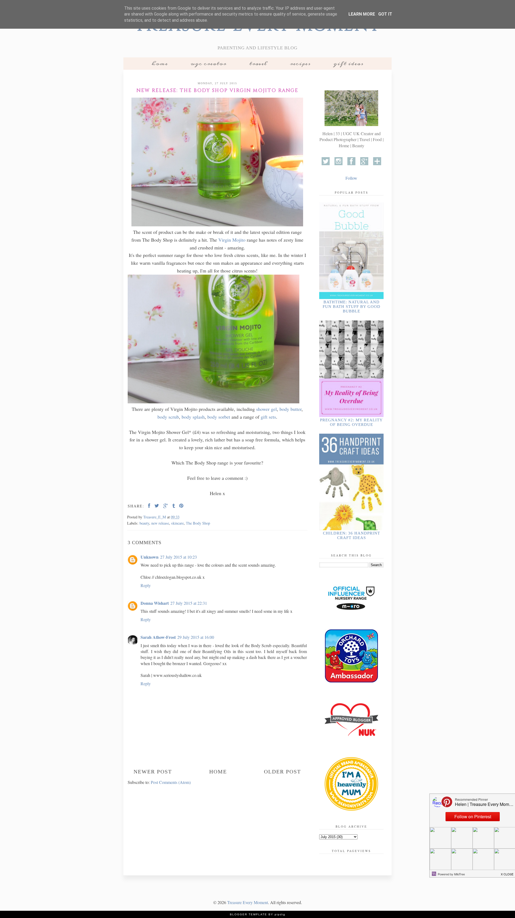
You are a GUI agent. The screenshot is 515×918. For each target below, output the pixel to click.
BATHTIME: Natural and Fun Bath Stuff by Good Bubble (351, 306)
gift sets (268, 417)
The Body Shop (198, 523)
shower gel (266, 409)
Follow (351, 178)
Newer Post (153, 772)
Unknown (150, 557)
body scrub (168, 417)
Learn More (361, 14)
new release (160, 523)
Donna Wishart (155, 603)
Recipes (300, 63)
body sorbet (219, 417)
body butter (290, 409)
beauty (144, 523)
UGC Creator (208, 63)
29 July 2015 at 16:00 (195, 637)
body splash (193, 417)
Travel (258, 63)
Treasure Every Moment (247, 902)
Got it (385, 14)
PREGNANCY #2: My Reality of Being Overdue (351, 422)
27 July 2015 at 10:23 (178, 557)
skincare (177, 523)
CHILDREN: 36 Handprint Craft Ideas (351, 535)
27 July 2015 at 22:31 (188, 603)
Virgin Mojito (231, 240)
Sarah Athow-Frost (158, 637)
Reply (146, 585)
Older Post (282, 772)
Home (160, 63)
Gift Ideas (348, 63)
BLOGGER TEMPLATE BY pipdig (257, 914)
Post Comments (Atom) (171, 782)
